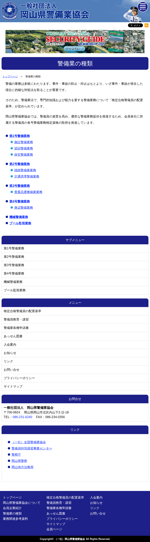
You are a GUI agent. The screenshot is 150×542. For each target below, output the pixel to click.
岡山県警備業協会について (21, 502)
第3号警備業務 (14, 265)
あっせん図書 (13, 336)
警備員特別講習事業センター (32, 448)
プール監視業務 (15, 290)
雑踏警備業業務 (25, 170)
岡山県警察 (19, 461)
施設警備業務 (23, 142)
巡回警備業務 (23, 148)
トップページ (12, 497)
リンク (8, 361)
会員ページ (54, 529)
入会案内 (10, 344)
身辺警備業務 (23, 207)
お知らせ (10, 353)
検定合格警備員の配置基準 (22, 311)
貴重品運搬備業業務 (28, 192)
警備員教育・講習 (16, 319)
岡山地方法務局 (22, 467)
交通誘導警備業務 (26, 176)
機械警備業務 (13, 281)
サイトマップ (13, 386)
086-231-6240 (22, 417)
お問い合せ (11, 369)
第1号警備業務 (14, 248)
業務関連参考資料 (15, 518)
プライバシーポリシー (19, 378)
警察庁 (16, 454)
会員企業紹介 (12, 508)
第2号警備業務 (14, 256)
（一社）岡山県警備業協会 (69, 539)
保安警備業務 (23, 154)
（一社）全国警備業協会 (29, 442)
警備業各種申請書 (16, 327)
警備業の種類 (12, 513)
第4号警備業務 (14, 273)
